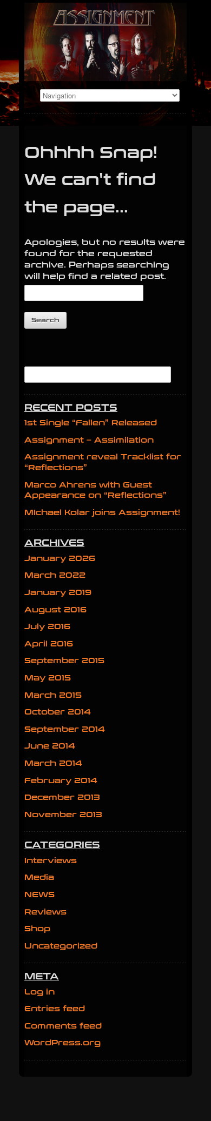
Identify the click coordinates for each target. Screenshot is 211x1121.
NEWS (39, 894)
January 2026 (59, 558)
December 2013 (62, 797)
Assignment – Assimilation (89, 440)
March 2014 (53, 763)
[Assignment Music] (105, 42)
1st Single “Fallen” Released (90, 423)
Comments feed (63, 1026)
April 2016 (48, 644)
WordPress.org (62, 1042)
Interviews (50, 860)
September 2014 (64, 729)
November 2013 (63, 814)
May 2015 (47, 678)
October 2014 (57, 712)
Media (39, 877)
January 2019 (57, 592)
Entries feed (54, 1008)
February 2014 (60, 780)
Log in (39, 992)
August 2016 (55, 610)
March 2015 (53, 695)
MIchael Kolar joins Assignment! (102, 512)
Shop (37, 928)
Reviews (45, 912)
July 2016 (47, 626)
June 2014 (49, 746)
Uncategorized (60, 946)
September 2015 (64, 660)
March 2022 (54, 575)
